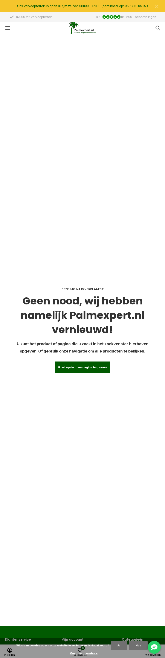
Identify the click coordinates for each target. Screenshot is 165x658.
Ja (119, 645)
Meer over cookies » (84, 653)
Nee (138, 645)
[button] (8, 28)
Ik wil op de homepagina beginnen (82, 367)
